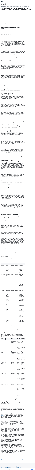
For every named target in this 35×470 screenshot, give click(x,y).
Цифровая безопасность (8, 467)
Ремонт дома (2, 3)
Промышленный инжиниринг (22, 3)
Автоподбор (23, 466)
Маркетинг (13, 467)
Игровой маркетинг (7, 3)
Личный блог (4, 6)
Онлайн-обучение (28, 466)
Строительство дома (3, 4)
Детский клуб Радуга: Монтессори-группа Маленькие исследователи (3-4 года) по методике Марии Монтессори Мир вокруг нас (26, 459)
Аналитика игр (2, 467)
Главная (2, 6)
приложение (2, 415)
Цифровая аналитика (18, 467)
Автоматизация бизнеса (30, 3)
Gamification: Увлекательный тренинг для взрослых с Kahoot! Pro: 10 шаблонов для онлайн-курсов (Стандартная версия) (8, 459)
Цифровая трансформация (14, 3)
